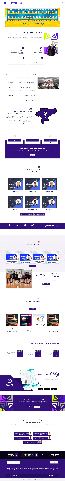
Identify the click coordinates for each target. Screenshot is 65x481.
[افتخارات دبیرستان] (23, 58)
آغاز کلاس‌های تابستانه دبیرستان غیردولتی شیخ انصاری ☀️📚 (25, 78)
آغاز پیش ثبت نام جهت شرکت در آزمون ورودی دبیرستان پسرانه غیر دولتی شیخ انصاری (26, 99)
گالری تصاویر (40, 50)
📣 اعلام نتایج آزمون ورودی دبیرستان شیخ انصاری (27, 87)
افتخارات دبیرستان (22, 61)
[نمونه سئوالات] (23, 48)
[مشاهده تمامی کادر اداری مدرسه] (21, 214)
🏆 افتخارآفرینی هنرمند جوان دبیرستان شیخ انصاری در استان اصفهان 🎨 (26, 83)
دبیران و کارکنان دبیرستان (39, 61)
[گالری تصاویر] (41, 48)
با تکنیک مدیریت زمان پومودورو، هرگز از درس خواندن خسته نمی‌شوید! (13, 329)
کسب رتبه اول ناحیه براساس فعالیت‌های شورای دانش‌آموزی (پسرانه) (22, 434)
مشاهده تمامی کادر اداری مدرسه (27, 214)
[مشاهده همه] (30, 265)
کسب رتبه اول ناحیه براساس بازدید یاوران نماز (31, 442)
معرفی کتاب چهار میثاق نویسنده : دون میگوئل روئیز (54, 329)
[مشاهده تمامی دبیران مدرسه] (34, 214)
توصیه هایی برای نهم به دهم (40, 325)
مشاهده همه (33, 265)
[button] (58, 17)
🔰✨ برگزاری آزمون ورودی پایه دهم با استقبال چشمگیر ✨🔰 (26, 91)
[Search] (5, 3)
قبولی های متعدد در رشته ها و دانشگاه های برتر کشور (40, 434)
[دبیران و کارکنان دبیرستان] (42, 58)
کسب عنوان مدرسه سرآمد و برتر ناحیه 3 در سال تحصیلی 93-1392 (22, 438)
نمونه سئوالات (22, 50)
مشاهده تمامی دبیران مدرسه (40, 214)
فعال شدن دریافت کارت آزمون (30, 95)
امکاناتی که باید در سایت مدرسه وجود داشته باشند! (26, 328)
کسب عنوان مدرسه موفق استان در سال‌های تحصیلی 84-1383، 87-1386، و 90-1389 (40, 438)
